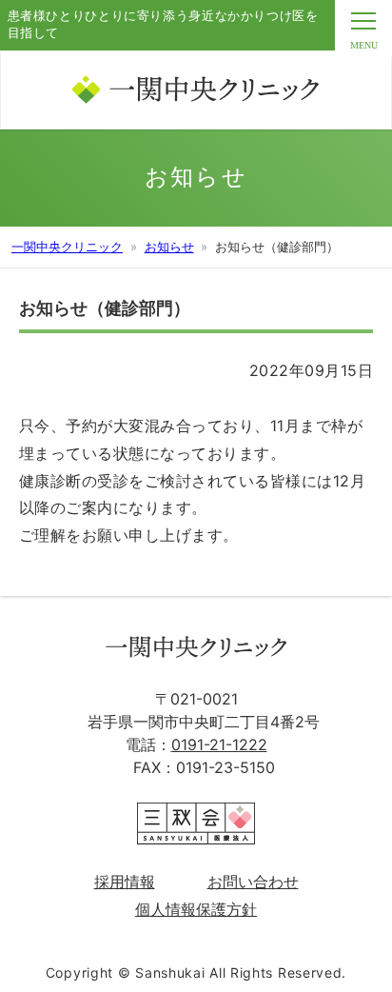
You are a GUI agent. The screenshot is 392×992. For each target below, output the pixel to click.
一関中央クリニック (67, 246)
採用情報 (124, 881)
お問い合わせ (253, 881)
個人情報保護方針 (196, 909)
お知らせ (169, 246)
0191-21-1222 (219, 744)
